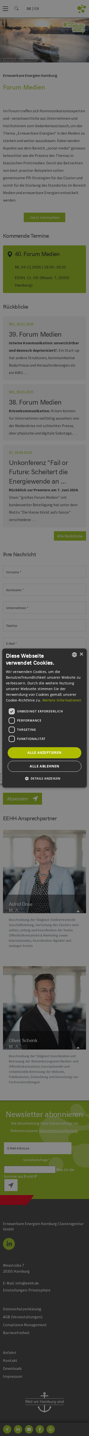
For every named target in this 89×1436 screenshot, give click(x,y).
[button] (45, 778)
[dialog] (44, 718)
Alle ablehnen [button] (44, 766)
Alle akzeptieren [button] (44, 752)
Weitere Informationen (61, 700)
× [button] (81, 654)
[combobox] (74, 654)
